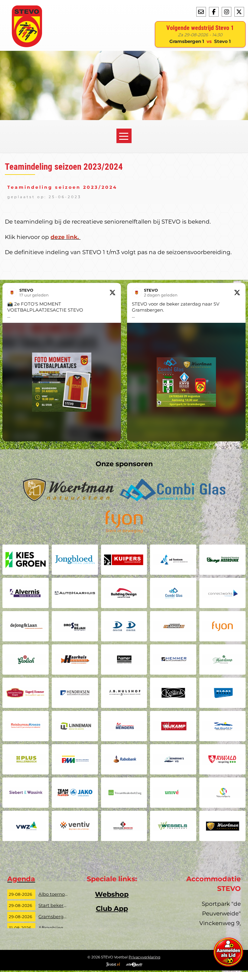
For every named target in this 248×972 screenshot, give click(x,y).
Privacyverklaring (144, 957)
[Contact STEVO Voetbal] (201, 11)
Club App (112, 908)
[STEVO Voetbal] (27, 45)
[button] (5, 362)
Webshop (112, 894)
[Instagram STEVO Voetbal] (226, 11)
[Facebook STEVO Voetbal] (213, 11)
